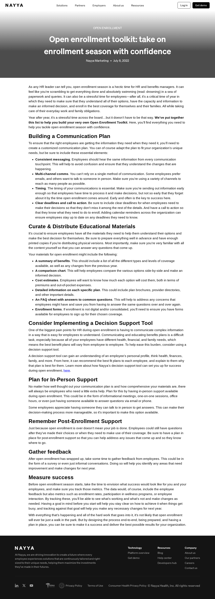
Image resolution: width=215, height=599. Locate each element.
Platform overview (138, 552)
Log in (184, 5)
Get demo (201, 5)
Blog (160, 552)
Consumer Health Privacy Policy (127, 585)
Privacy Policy (74, 585)
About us (118, 5)
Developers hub (167, 563)
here (66, 370)
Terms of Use (95, 585)
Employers (99, 5)
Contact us (191, 568)
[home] (14, 5)
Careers (189, 563)
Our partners (192, 557)
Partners (80, 5)
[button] (62, 5)
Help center (165, 557)
